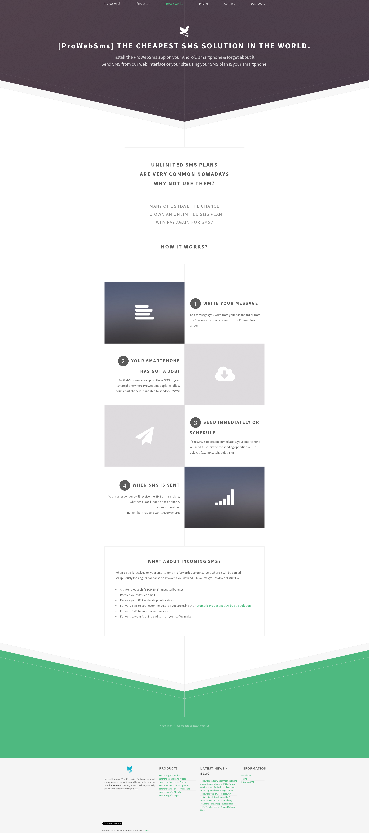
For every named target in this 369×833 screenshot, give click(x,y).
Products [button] (142, 3)
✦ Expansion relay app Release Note (216, 804)
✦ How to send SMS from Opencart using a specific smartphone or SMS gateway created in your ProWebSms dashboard (218, 784)
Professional (112, 3)
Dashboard (258, 3)
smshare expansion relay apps (172, 779)
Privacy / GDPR (247, 782)
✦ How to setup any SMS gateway (215, 794)
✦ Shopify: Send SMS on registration (216, 790)
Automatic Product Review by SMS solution (223, 606)
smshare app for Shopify (170, 792)
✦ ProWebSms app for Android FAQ (216, 800)
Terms (244, 779)
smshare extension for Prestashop (174, 789)
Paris (147, 830)
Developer (246, 775)
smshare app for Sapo (169, 795)
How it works (174, 3)
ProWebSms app (150, 57)
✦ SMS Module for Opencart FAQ (215, 797)
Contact (229, 3)
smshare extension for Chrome (173, 782)
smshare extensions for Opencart (174, 785)
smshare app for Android (170, 775)
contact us (203, 725)
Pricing (203, 3)
